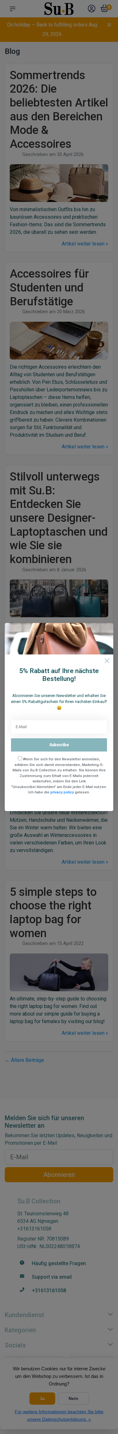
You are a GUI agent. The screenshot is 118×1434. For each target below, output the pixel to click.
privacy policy (62, 792)
